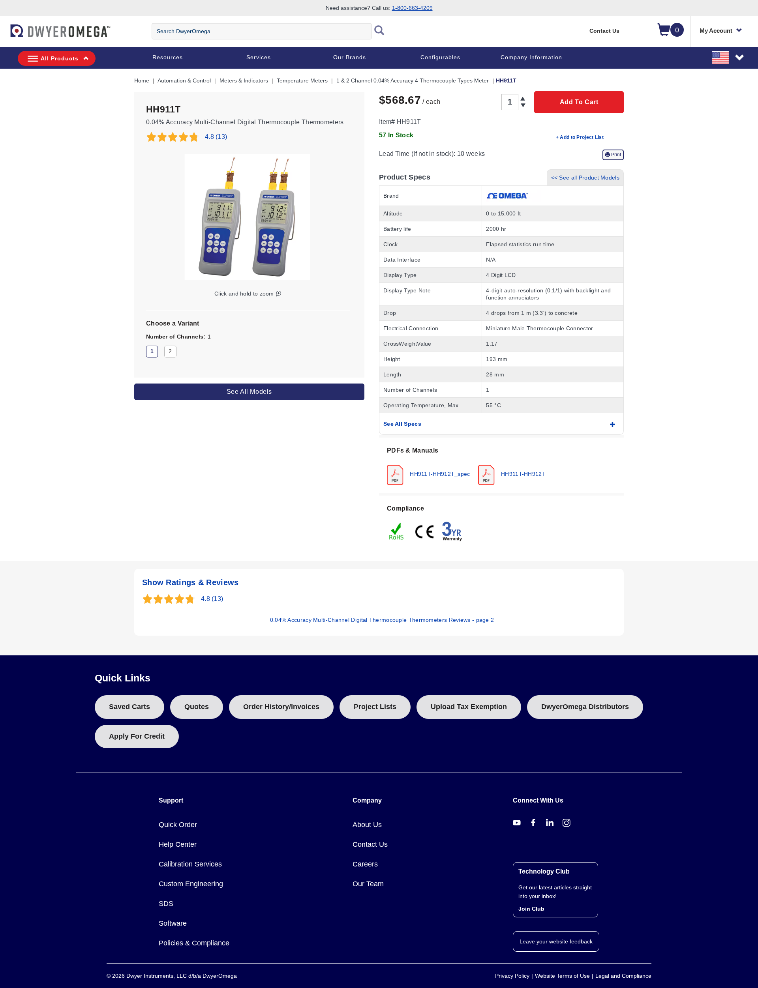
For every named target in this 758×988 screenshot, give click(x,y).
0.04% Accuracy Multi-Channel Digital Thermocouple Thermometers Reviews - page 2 (382, 620)
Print (615, 154)
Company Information (531, 57)
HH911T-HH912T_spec (439, 473)
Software (173, 923)
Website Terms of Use (562, 976)
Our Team (368, 884)
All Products (60, 58)
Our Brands (349, 57)
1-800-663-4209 (412, 8)
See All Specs (402, 424)
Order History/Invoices (281, 707)
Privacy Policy (512, 976)
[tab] (501, 465)
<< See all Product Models (585, 177)
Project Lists (375, 707)
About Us (367, 825)
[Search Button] (379, 31)
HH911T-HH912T (522, 473)
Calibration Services (190, 864)
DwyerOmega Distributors (585, 707)
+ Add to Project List (580, 137)
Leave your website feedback (556, 941)
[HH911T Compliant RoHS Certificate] (397, 531)
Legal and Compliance (623, 976)
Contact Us (604, 31)
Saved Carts (129, 707)
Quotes (196, 707)
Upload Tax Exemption (469, 707)
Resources (167, 57)
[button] (728, 57)
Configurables (440, 57)
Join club (531, 909)
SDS (166, 904)
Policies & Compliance (194, 943)
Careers (365, 864)
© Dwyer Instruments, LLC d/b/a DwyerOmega (172, 976)
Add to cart (579, 102)
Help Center (178, 844)
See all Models (249, 391)
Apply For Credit (137, 736)
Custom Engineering (191, 884)
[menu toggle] (4, 34)
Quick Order (178, 825)
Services (258, 57)
